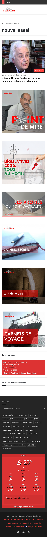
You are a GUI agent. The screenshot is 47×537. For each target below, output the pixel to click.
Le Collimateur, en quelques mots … (23, 519)
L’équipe (40, 519)
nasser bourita (9, 434)
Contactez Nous (25, 523)
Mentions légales (12, 523)
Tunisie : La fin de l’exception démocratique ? (22, 2)
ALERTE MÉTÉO (9, 415)
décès (16, 422)
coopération (22, 419)
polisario (7, 437)
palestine (32, 434)
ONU (21, 434)
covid (34, 419)
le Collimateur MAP (9, 75)
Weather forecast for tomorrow (17, 498)
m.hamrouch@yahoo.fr (11, 365)
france (6, 426)
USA (31, 445)
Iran (26, 426)
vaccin (7, 449)
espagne (27, 422)
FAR (38, 422)
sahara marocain (10, 445)
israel (35, 426)
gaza (16, 426)
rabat (18, 437)
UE (22, 445)
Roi (27, 437)
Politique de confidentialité (14, 527)
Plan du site (37, 523)
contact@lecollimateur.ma (17, 362)
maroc (7, 430)
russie (25, 441)
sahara (36, 441)
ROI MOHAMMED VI (11, 441)
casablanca (8, 419)
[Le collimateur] (9, 9)
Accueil (6, 24)
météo (29, 430)
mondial (18, 430)
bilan (33, 415)
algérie (23, 415)
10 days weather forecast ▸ (23, 507)
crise (6, 422)
